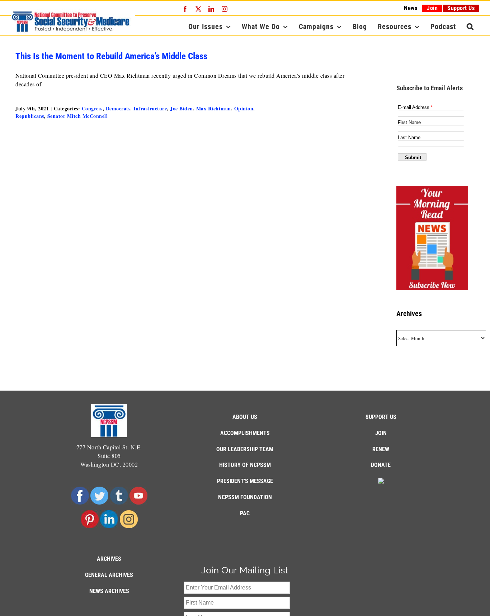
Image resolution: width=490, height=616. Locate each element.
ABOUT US (244, 417)
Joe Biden (181, 108)
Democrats (118, 108)
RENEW (380, 449)
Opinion (244, 108)
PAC (245, 513)
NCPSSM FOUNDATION (245, 497)
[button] (470, 26)
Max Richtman (213, 108)
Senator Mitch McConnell (77, 116)
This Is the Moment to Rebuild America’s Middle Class (111, 56)
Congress (92, 108)
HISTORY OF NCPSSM (245, 465)
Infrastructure (150, 108)
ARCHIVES (109, 558)
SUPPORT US (381, 417)
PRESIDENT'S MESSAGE (245, 481)
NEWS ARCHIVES (109, 591)
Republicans (29, 116)
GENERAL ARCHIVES (109, 575)
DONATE (381, 465)
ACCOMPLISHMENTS (245, 433)
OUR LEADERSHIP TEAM (244, 449)
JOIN (381, 433)
